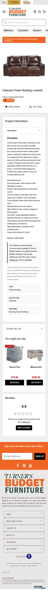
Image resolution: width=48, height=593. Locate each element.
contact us (13, 260)
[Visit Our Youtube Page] (30, 466)
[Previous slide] (8, 359)
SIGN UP (40, 456)
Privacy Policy (14, 566)
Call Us (10, 100)
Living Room (23, 30)
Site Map (22, 566)
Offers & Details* (32, 566)
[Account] (39, 12)
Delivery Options (14, 107)
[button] (4, 12)
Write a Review (24, 428)
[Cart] (44, 12)
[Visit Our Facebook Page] (18, 466)
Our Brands (6, 572)
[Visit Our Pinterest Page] (24, 466)
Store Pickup (37, 107)
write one (26, 422)
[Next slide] (40, 359)
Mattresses (8, 30)
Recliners (37, 30)
